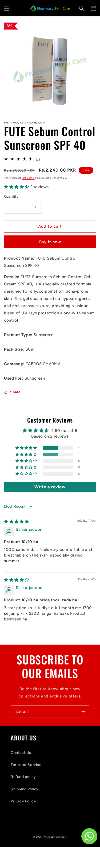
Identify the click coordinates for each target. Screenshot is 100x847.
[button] (7, 8)
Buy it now (50, 241)
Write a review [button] (49, 486)
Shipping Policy (25, 789)
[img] (16, 521)
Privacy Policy (23, 801)
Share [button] (15, 392)
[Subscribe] (83, 711)
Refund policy (23, 777)
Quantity (11, 196)
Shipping (28, 177)
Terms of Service (26, 764)
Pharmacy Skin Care (55, 836)
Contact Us (21, 752)
